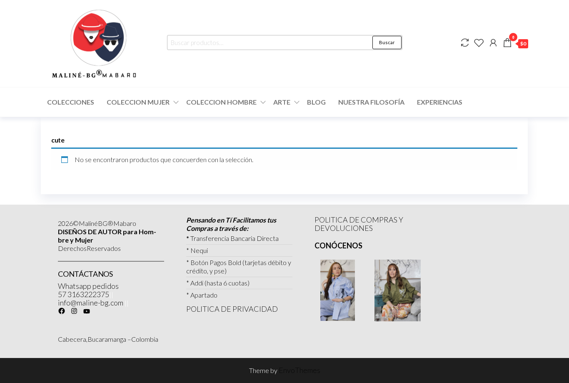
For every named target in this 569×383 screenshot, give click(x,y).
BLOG (316, 102)
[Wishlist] (479, 42)
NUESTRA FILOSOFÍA (371, 102)
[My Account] (493, 42)
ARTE (281, 102)
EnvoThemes (299, 370)
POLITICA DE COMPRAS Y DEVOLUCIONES (358, 224)
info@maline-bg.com (90, 302)
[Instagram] (74, 311)
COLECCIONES (70, 102)
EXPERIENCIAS (439, 102)
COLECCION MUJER (138, 102)
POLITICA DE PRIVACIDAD (232, 308)
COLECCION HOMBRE (221, 102)
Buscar (387, 42)
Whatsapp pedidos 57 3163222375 (88, 290)
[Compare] (464, 42)
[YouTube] (86, 311)
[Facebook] (61, 311)
